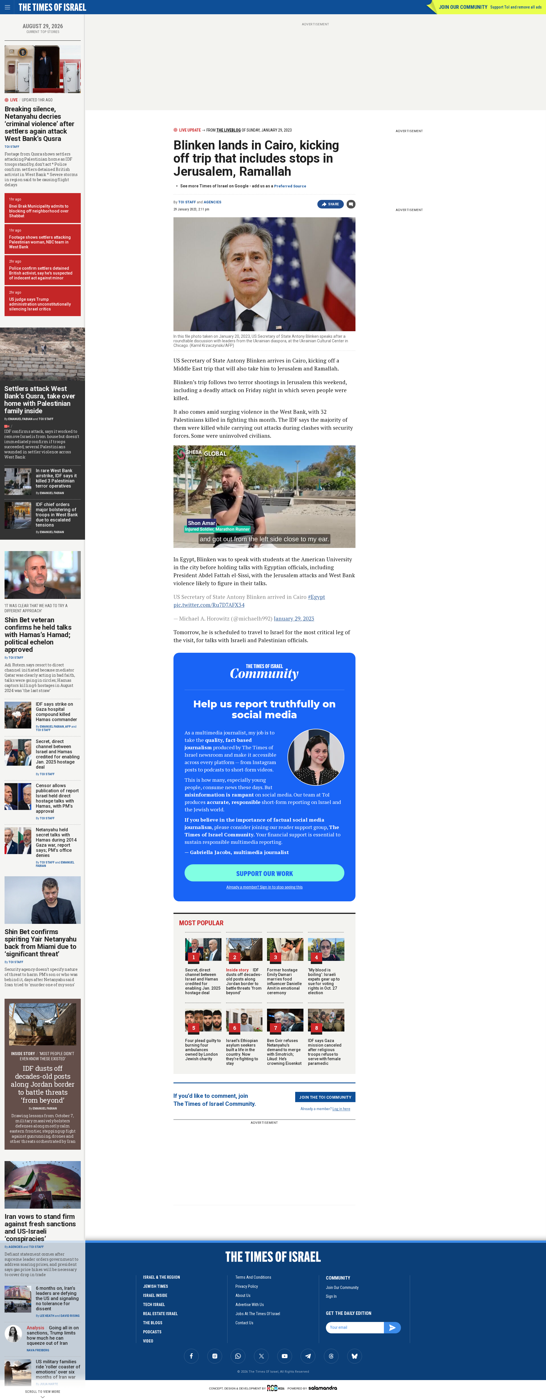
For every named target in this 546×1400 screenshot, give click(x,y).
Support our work (264, 873)
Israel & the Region (161, 1277)
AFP (68, 726)
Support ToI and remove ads (516, 7)
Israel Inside (155, 1295)
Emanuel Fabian (20, 419)
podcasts (152, 1332)
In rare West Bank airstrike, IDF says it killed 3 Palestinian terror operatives (56, 478)
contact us (244, 1323)
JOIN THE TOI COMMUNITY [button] (325, 1097)
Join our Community (463, 7)
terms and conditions (253, 1277)
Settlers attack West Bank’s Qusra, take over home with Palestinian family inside (39, 400)
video (148, 1341)
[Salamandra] (323, 1388)
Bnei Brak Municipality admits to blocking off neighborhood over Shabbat (39, 211)
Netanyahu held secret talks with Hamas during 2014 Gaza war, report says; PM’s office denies (56, 842)
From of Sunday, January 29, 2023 (249, 130)
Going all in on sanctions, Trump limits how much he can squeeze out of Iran (53, 1335)
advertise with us (249, 1304)
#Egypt (316, 596)
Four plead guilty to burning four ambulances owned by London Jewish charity (203, 1049)
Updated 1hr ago (37, 100)
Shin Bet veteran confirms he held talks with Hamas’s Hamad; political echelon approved (38, 634)
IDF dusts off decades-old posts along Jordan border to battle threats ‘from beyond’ (244, 981)
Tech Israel (154, 1304)
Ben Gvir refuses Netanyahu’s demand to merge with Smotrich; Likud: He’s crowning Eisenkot (284, 1052)
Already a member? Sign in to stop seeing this (264, 886)
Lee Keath (47, 1315)
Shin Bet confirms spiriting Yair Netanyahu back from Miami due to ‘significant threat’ (40, 943)
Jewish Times (155, 1286)
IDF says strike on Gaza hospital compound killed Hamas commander (56, 711)
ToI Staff (187, 202)
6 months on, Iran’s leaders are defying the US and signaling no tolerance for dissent (57, 1298)
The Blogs (152, 1323)
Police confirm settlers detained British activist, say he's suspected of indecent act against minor (41, 273)
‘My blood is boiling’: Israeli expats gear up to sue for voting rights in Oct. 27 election (324, 981)
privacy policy (246, 1286)
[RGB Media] (276, 1388)
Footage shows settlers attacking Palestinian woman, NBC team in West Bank (40, 242)
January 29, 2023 (294, 618)
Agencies (212, 202)
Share (333, 204)
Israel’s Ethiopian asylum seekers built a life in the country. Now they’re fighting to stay (242, 1052)
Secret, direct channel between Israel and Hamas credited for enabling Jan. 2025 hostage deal (202, 981)
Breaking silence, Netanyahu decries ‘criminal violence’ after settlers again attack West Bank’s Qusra (40, 123)
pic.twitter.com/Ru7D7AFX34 (208, 604)
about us (243, 1295)
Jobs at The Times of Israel (257, 1313)
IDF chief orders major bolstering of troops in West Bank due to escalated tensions (57, 515)
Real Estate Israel (160, 1313)
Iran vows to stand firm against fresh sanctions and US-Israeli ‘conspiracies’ (40, 1228)
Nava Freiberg (38, 1350)
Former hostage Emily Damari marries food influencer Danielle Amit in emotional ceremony (284, 981)
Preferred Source (290, 186)
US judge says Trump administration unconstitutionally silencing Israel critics (40, 304)
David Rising (70, 1315)
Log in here (341, 1108)
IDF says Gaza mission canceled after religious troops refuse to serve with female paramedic (325, 1052)
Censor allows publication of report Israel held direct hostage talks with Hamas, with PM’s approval (57, 798)
